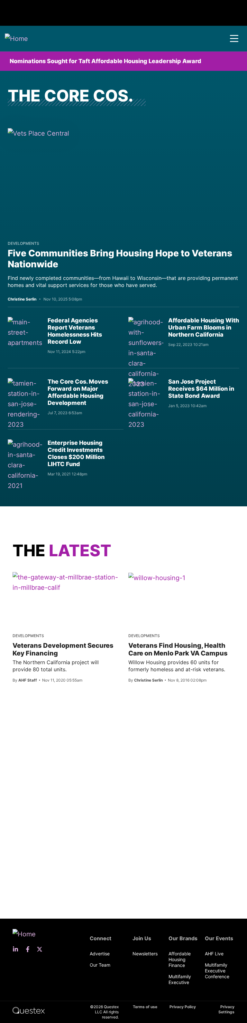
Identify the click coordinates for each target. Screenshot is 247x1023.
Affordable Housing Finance (180, 959)
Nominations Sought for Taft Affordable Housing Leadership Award (105, 61)
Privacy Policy (182, 1006)
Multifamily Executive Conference (217, 970)
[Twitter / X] (41, 949)
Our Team (100, 965)
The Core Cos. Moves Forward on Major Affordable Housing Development (78, 392)
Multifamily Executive (180, 979)
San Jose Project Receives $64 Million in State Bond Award (201, 388)
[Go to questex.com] (29, 1010)
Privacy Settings (226, 1009)
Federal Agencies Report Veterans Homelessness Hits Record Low (75, 331)
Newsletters (145, 953)
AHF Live (214, 953)
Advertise (100, 953)
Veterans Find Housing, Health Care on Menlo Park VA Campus (178, 649)
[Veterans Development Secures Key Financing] (66, 582)
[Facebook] (29, 949)
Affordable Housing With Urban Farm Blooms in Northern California (203, 327)
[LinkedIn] (17, 949)
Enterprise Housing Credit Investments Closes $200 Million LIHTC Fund (76, 453)
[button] (234, 39)
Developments (23, 243)
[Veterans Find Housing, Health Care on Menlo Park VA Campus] (156, 577)
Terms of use (145, 1006)
